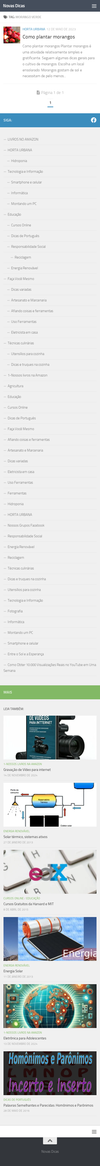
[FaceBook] (94, 120)
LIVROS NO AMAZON (23, 139)
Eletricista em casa (24, 332)
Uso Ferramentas (24, 322)
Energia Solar (13, 971)
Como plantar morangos (49, 37)
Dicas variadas (21, 289)
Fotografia (15, 611)
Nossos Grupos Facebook (26, 525)
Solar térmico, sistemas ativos (25, 837)
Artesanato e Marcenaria (29, 300)
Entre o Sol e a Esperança (26, 654)
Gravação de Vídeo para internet (27, 770)
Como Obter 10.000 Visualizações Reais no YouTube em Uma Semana (49, 668)
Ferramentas (17, 493)
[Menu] (94, 6)
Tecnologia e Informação (25, 171)
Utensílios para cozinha (27, 354)
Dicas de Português (25, 236)
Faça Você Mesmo (21, 279)
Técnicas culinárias (21, 343)
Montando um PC (24, 204)
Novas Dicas (14, 5)
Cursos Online (21, 225)
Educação (14, 214)
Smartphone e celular (26, 182)
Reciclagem (23, 257)
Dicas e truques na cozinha (30, 364)
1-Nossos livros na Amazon (27, 375)
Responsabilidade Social (28, 247)
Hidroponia (19, 161)
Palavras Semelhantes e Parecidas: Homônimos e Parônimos (48, 1105)
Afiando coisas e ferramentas (32, 311)
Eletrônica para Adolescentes (24, 1038)
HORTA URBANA (34, 29)
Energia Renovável (24, 268)
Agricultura (15, 386)
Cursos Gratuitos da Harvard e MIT (28, 904)
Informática (19, 193)
